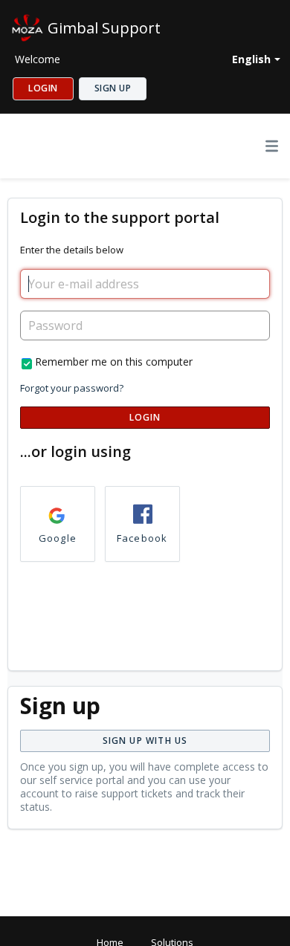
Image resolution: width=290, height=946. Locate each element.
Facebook (142, 538)
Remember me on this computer (114, 361)
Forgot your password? (71, 388)
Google (58, 538)
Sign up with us (145, 740)
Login (145, 417)
